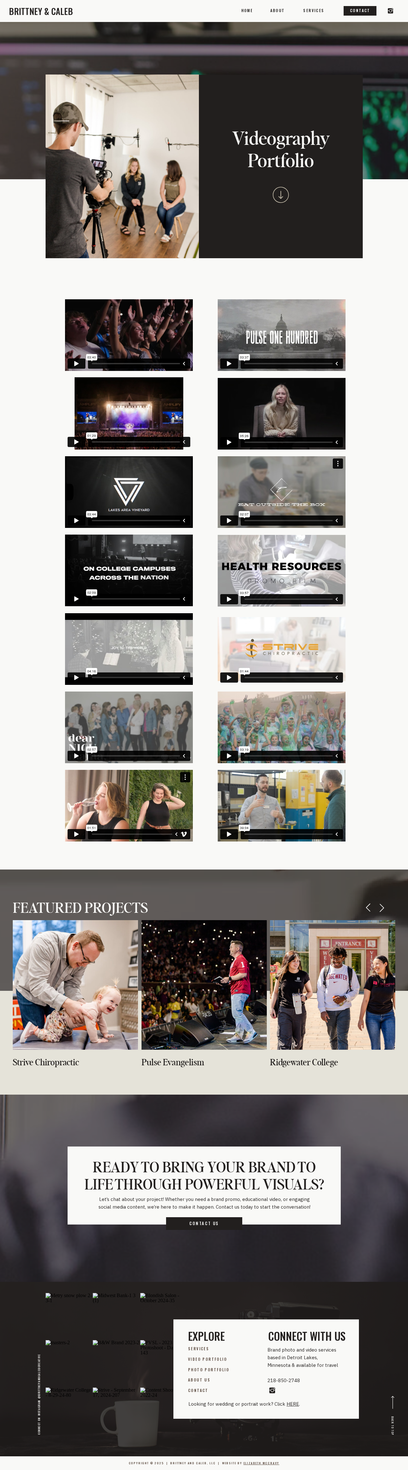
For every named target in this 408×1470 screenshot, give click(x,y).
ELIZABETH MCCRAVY (262, 1463)
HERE (293, 1404)
